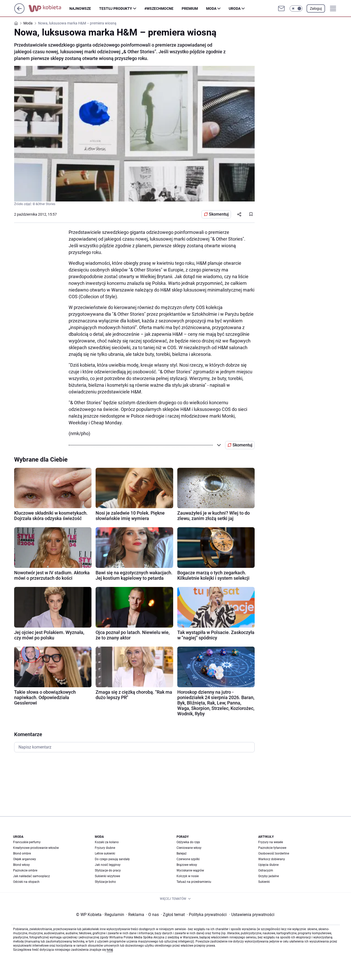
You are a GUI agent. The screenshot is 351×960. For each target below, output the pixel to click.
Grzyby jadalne (268, 876)
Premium (190, 8)
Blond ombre (22, 853)
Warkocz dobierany (271, 859)
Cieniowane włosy (189, 848)
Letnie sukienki (105, 853)
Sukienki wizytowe (107, 876)
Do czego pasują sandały (112, 859)
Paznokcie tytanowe (272, 848)
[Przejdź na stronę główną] (19, 12)
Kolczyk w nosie (188, 876)
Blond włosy (21, 865)
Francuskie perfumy (27, 842)
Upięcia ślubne (268, 865)
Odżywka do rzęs (188, 842)
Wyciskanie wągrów (190, 870)
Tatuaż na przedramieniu (194, 882)
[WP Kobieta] (49, 8)
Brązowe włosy (187, 865)
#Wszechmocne (158, 8)
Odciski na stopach (26, 882)
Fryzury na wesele (270, 842)
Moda (211, 8)
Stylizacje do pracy (108, 870)
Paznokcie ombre (25, 870)
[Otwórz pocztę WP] (281, 8)
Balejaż (182, 853)
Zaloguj (316, 8)
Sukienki (264, 882)
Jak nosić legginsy (108, 865)
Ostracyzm (265, 870)
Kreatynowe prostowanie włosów (36, 848)
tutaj (110, 950)
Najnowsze (80, 8)
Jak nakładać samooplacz (31, 876)
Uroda (235, 8)
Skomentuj (219, 214)
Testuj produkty (115, 8)
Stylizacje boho (105, 882)
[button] (296, 8)
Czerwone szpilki (188, 859)
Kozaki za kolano (107, 842)
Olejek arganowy (24, 859)
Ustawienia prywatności (251, 914)
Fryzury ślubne (105, 848)
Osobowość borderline (273, 853)
